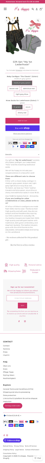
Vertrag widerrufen (12, 406)
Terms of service (31, 446)
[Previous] (6, 20)
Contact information (32, 449)
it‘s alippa (22, 456)
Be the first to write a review (22, 245)
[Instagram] (25, 321)
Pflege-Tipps (8, 372)
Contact (6, 346)
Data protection (9, 395)
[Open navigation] (5, 9)
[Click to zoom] (38, 20)
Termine (6, 349)
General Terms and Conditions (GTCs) (18, 389)
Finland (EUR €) (13, 415)
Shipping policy (8, 449)
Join (22, 305)
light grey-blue (22, 94)
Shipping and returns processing (16, 392)
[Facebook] (19, 321)
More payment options (22, 133)
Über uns (6, 366)
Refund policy (8, 446)
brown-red (14, 88)
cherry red (22, 113)
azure (28, 107)
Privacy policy (19, 446)
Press (5, 352)
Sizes (5, 369)
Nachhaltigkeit (9, 378)
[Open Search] (33, 9)
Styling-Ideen (8, 375)
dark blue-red (28, 88)
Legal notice (19, 449)
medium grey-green (22, 83)
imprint (6, 355)
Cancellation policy (9, 453)
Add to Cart (22, 121)
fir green (17, 107)
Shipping (19, 70)
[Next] (12, 20)
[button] (22, 244)
